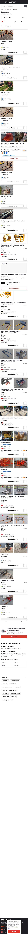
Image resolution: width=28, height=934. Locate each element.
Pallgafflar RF (4, 606)
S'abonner (14, 637)
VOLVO (19, 648)
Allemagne (3, 653)
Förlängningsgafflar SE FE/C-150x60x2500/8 (12, 221)
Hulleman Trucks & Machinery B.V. (8, 507)
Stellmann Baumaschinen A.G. (7, 424)
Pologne (3, 655)
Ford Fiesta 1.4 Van (15, 680)
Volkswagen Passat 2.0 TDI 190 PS (10, 690)
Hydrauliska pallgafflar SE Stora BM (10, 67)
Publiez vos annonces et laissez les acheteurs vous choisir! (13, 275)
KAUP (12, 648)
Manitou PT (17, 687)
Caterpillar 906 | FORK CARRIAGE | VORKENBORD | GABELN (14, 526)
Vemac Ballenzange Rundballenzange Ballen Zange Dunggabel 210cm (12, 245)
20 (21, 21)
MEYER (15, 648)
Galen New (4, 469)
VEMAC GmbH (4, 256)
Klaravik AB (3, 49)
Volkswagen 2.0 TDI (15, 693)
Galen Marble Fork (6, 442)
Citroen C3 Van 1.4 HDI (7, 687)
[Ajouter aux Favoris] (25, 52)
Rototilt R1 (13, 696)
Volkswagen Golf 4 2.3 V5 (8, 700)
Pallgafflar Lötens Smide (7, 580)
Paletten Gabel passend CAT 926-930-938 (12, 418)
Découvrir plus (14, 158)
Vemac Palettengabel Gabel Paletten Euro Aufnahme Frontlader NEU (12, 361)
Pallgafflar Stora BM (6, 41)
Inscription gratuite (14, 288)
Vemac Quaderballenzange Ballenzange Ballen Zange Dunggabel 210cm (13, 303)
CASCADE (3, 648)
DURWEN (8, 648)
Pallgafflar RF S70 (5, 93)
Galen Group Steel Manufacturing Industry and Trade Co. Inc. (11, 451)
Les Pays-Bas (16, 653)
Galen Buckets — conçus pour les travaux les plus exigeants (13, 144)
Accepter (14, 931)
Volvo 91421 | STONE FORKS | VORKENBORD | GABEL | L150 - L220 (13, 497)
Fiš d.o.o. (2, 562)
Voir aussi (4, 677)
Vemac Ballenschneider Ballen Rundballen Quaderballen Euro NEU (12, 390)
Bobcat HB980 (6, 696)
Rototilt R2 (5, 683)
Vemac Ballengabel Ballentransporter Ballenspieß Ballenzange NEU (11, 332)
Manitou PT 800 (13, 683)
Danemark (14, 655)
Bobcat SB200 (5, 693)
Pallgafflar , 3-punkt (6, 197)
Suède (24, 655)
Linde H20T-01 (5, 554)
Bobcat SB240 (5, 680)
